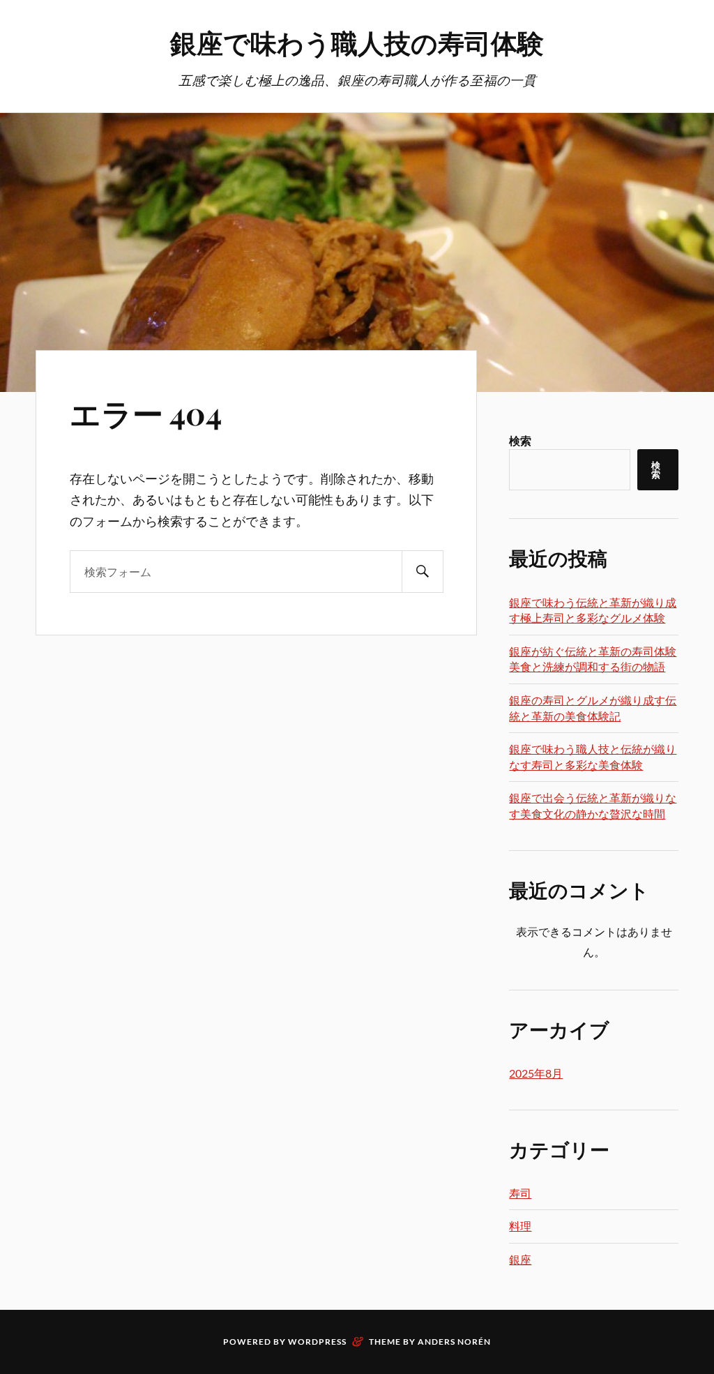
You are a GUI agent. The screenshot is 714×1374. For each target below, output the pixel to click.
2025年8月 (536, 1073)
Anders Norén (454, 1341)
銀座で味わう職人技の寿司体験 (357, 42)
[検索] (422, 571)
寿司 (520, 1193)
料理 (520, 1225)
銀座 (520, 1259)
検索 (520, 440)
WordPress (317, 1341)
